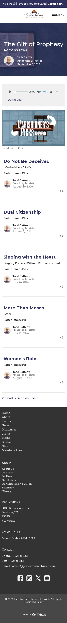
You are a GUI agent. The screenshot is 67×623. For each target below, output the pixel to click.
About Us (8, 468)
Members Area (12, 450)
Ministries (9, 429)
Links (6, 433)
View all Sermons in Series (20, 398)
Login (39, 602)
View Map (9, 520)
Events (6, 421)
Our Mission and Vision (17, 483)
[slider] (21, 92)
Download (15, 99)
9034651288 (20, 556)
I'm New (7, 476)
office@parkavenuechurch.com (34, 566)
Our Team (8, 472)
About (6, 417)
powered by (31, 617)
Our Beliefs (9, 480)
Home (6, 413)
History (7, 491)
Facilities (8, 487)
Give (5, 446)
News (5, 425)
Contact (7, 442)
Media (6, 437)
